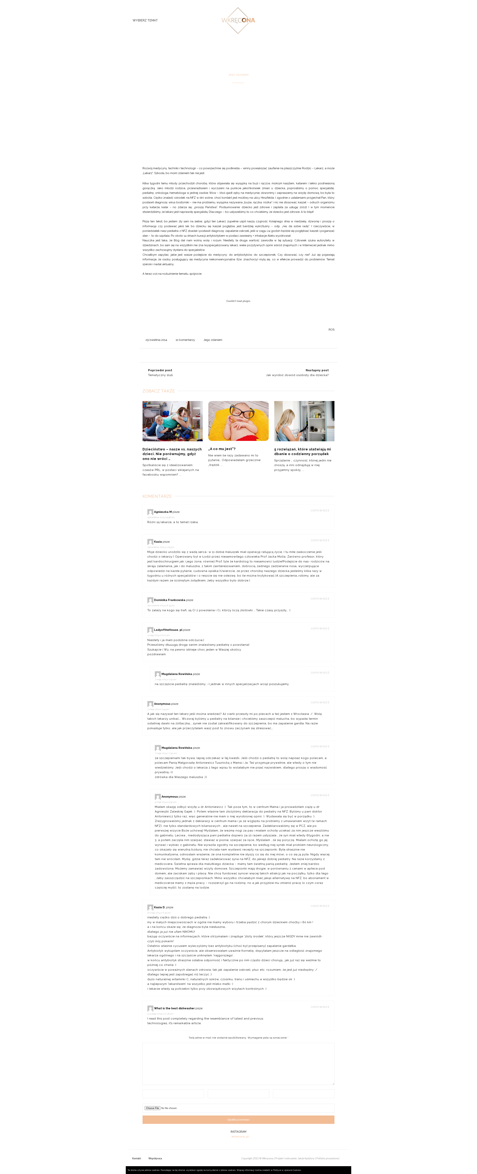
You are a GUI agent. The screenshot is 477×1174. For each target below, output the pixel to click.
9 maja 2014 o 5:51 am (165, 802)
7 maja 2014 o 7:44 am (158, 709)
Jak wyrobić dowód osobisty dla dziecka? (297, 375)
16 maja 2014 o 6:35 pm (159, 912)
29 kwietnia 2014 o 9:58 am (161, 517)
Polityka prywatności (327, 1158)
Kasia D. (159, 907)
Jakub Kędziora (306, 1158)
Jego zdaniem (212, 340)
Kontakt (136, 1158)
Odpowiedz (320, 510)
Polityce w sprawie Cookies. (287, 1170)
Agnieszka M (163, 512)
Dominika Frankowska (169, 600)
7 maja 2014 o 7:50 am (166, 753)
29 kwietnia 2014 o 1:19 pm (160, 547)
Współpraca (155, 1158)
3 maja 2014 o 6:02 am (158, 635)
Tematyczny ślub (160, 375)
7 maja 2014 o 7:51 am (165, 679)
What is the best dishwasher (174, 1008)
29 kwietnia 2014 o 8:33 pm (161, 605)
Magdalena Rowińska (177, 674)
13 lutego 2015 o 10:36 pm (160, 1013)
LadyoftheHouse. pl (168, 630)
